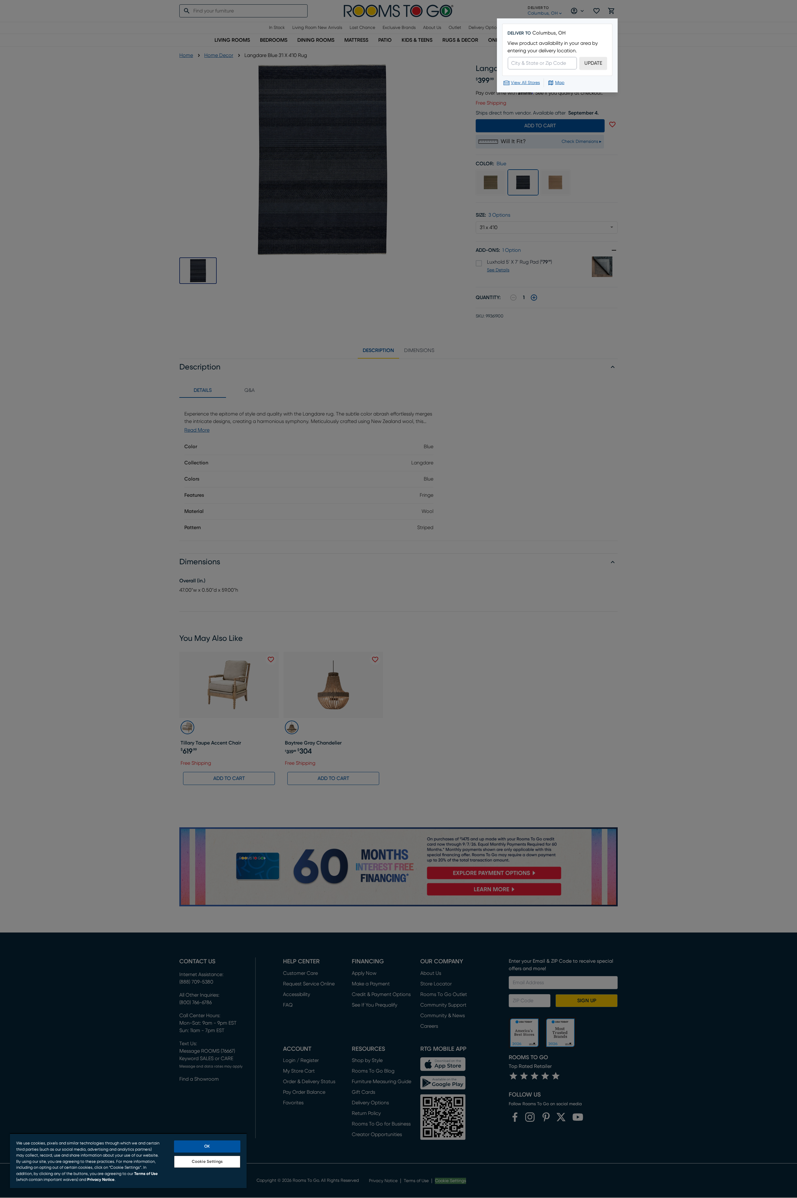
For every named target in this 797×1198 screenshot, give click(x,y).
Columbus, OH (549, 33)
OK (207, 1146)
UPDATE (593, 63)
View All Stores (525, 83)
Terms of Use (146, 1174)
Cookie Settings (207, 1162)
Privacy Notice (101, 1180)
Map (559, 83)
